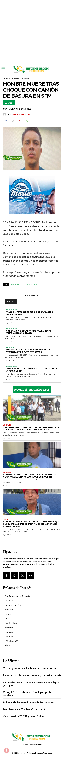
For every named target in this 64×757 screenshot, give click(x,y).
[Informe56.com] (5, 114)
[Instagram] (14, 575)
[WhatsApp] (26, 121)
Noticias (15, 79)
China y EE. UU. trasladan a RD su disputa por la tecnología (31, 369)
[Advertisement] (32, 32)
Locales (25, 79)
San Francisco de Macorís (24, 284)
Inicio (6, 79)
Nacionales (11, 310)
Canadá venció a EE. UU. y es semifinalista (23, 716)
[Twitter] (13, 121)
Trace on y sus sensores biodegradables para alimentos (29, 313)
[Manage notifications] (6, 750)
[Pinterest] (20, 121)
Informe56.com (21, 114)
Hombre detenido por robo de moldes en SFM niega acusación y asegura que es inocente (29, 475)
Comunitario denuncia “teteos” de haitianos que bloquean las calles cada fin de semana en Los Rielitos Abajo (31, 523)
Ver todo (11, 301)
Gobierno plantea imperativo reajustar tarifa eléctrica (28, 701)
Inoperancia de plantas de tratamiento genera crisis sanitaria (28, 332)
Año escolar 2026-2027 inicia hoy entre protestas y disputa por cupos (27, 350)
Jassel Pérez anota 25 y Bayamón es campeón (24, 709)
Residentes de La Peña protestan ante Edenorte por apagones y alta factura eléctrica (31, 428)
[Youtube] (30, 575)
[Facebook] (6, 121)
